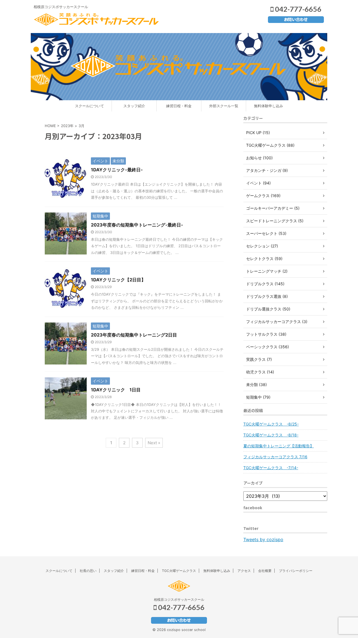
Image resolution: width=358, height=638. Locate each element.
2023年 (67, 125)
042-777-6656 (297, 9)
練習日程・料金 (179, 106)
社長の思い (88, 571)
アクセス (244, 571)
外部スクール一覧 (223, 106)
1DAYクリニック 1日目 (118, 389)
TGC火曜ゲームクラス (179, 571)
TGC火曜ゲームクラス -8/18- (270, 435)
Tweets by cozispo (263, 539)
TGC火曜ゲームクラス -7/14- (270, 467)
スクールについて (89, 106)
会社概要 (265, 571)
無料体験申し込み (268, 106)
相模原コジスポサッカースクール (179, 599)
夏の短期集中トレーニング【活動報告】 (278, 445)
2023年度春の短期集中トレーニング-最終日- (137, 225)
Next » (154, 442)
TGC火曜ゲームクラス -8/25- (271, 424)
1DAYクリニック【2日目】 (118, 279)
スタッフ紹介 (134, 106)
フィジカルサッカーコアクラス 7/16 (275, 456)
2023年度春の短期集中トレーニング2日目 (134, 335)
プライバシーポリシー (295, 571)
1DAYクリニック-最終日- (117, 169)
